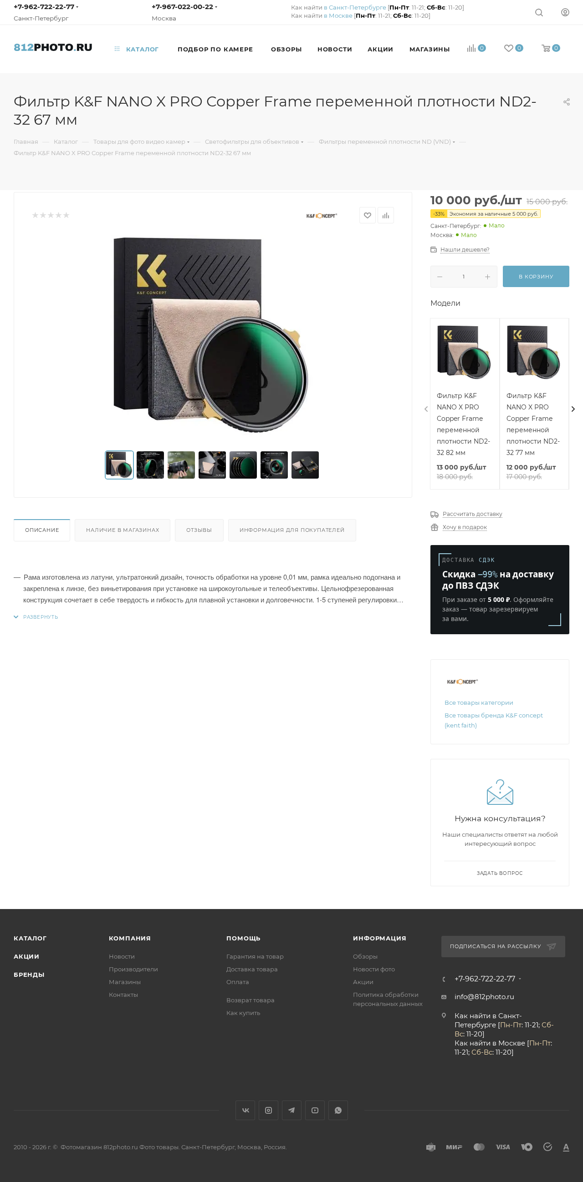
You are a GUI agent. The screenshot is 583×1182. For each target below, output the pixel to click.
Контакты (123, 994)
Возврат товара (250, 1000)
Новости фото (374, 969)
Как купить (243, 1012)
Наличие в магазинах (122, 530)
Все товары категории (479, 702)
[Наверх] (539, 874)
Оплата (237, 981)
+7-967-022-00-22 (182, 6)
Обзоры (365, 956)
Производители (133, 969)
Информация (379, 938)
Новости (122, 956)
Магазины (125, 981)
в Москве (338, 15)
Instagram (268, 1110)
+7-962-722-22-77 (44, 6)
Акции (27, 956)
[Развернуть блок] (36, 617)
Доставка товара (252, 969)
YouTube (315, 1110)
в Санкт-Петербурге (355, 7)
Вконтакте (245, 1110)
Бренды (29, 974)
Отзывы (199, 530)
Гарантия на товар (255, 956)
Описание (42, 530)
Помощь (243, 938)
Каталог (30, 938)
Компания (130, 938)
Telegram (292, 1110)
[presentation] (425, 409)
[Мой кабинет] (565, 12)
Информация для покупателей (292, 530)
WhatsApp (338, 1110)
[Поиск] (539, 12)
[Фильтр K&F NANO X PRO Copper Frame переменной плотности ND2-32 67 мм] (213, 337)
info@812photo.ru (484, 996)
